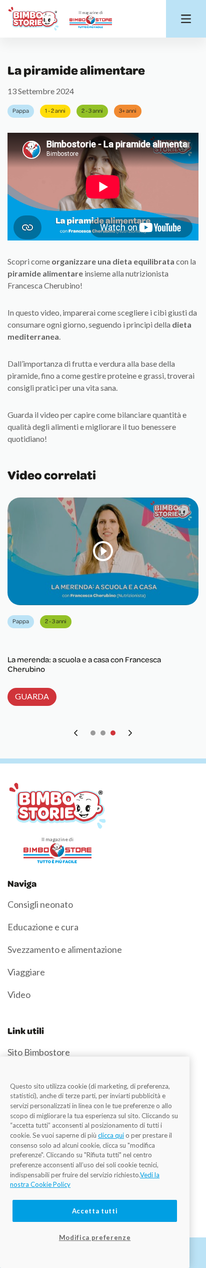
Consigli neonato (40, 904)
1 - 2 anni (55, 110)
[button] (93, 732)
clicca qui (111, 1135)
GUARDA (32, 696)
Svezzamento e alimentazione (65, 949)
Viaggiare (26, 971)
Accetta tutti (95, 1211)
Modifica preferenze (94, 1237)
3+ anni (127, 110)
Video (19, 994)
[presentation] (76, 733)
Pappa (20, 110)
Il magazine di (90, 12)
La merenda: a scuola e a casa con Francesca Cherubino (84, 664)
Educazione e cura (43, 926)
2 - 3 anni (92, 110)
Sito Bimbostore (39, 1052)
